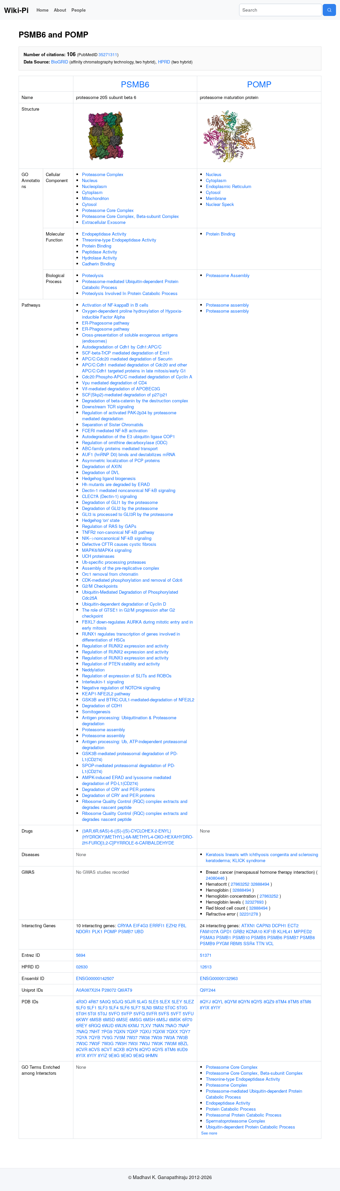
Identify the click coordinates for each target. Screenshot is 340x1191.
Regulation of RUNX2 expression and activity (125, 646)
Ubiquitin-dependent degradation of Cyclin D (124, 604)
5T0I (92, 1013)
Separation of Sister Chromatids (112, 424)
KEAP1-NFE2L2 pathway (106, 693)
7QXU (145, 1031)
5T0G (182, 1007)
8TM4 (281, 1001)
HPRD (164, 61)
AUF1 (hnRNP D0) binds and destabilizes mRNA (128, 454)
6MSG (135, 1019)
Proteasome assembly (103, 729)
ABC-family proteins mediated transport (120, 448)
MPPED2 (303, 931)
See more (209, 1133)
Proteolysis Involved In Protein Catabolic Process (130, 293)
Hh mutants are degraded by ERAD (116, 484)
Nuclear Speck (220, 204)
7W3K (157, 1043)
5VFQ (139, 1013)
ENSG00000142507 (95, 978)
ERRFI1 (157, 925)
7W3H (121, 1043)
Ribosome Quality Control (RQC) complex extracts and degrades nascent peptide (134, 804)
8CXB (119, 1049)
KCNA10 (254, 931)
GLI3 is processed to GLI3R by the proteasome (127, 514)
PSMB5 (258, 937)
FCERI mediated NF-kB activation (114, 430)
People (78, 10)
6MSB (96, 1019)
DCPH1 (279, 925)
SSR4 (249, 943)
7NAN (158, 1025)
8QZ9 (269, 1001)
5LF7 (135, 1007)
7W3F (94, 1043)
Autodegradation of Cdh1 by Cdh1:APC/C (121, 347)
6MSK (175, 1019)
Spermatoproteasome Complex (235, 1121)
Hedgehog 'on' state (101, 520)
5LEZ (189, 1001)
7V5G (107, 1037)
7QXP (132, 1031)
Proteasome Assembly (228, 275)
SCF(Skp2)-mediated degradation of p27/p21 (124, 394)
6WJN (121, 1025)
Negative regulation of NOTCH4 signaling (121, 687)
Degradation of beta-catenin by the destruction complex (135, 400)
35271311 (108, 54)
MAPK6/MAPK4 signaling (106, 550)
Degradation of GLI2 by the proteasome (120, 508)
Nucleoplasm (94, 186)
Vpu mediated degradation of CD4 (114, 382)
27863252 (240, 884)
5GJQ (117, 1001)
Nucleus (90, 180)
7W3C (82, 1043)
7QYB (94, 1037)
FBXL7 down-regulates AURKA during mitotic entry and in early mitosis (137, 625)
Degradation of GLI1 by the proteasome (120, 502)
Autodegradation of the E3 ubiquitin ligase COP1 (128, 436)
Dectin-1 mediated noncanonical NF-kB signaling (128, 490)
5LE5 (153, 1001)
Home (42, 10)
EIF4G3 (140, 925)
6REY (81, 1025)
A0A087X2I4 (88, 990)
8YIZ (102, 1055)
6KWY (82, 1019)
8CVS (94, 1049)
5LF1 (92, 1007)
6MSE (122, 1019)
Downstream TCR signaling (108, 406)
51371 (206, 955)
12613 (206, 966)
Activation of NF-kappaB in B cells (115, 305)
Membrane (216, 198)
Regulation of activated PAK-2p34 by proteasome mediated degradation (129, 415)
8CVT (106, 1049)
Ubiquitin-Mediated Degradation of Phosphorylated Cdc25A (130, 595)
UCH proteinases (98, 556)
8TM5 (293, 1001)
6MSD (109, 1019)
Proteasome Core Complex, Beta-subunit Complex (130, 216)
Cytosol (89, 204)
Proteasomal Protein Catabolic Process (244, 1115)
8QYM (230, 1001)
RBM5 (236, 943)
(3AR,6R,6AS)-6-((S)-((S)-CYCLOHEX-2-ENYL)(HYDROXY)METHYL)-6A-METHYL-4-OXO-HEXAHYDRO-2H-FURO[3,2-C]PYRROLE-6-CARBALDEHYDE (137, 837)
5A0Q (105, 1001)
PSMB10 (241, 937)
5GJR (130, 1001)
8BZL (183, 1043)
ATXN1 (248, 925)
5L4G (142, 1001)
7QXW (158, 1031)
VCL (270, 943)
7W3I (133, 1043)
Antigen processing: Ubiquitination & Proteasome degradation (129, 720)
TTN (260, 943)
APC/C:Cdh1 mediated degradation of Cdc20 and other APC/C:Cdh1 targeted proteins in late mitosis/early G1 (134, 367)
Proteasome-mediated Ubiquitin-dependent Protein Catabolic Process (130, 284)
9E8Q (138, 1055)
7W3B (182, 1037)
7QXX (172, 1031)
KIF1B (270, 931)
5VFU (188, 1013)
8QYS (157, 1049)
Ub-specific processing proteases (114, 562)
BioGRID (59, 61)
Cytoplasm (92, 192)
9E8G (114, 1055)
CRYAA (125, 925)
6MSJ (162, 1019)
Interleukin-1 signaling (103, 681)
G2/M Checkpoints (100, 586)
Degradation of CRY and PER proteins (118, 789)
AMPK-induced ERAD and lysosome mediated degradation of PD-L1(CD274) (126, 780)
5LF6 (124, 1007)
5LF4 (114, 1007)
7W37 (132, 1037)
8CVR (81, 1049)
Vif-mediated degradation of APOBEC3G (121, 388)
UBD (138, 931)
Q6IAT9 (125, 990)
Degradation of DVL (100, 472)
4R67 (93, 1001)
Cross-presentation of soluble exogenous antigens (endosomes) (130, 338)
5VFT (176, 1013)
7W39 (156, 1037)
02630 (82, 966)
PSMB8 (307, 937)
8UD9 (182, 1049)
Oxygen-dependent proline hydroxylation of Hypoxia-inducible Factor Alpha (132, 314)
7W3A (169, 1037)
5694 (80, 955)
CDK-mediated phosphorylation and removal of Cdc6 (132, 580)
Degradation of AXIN (102, 466)
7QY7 (184, 1031)
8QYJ (205, 1001)
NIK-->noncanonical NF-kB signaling (116, 538)
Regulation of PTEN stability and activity (121, 663)
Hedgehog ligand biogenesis (109, 478)
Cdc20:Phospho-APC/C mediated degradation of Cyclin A (137, 376)
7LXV (145, 1025)
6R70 (187, 1019)
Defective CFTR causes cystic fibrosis (119, 544)
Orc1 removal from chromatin (110, 574)
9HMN (151, 1055)
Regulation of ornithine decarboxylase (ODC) (124, 442)
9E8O (126, 1055)
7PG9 (106, 1031)
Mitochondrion (95, 198)
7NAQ (82, 1031)
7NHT (94, 1031)
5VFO (114, 1013)
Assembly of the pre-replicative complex (120, 568)
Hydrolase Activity (99, 257)
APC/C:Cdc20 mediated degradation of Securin (127, 358)
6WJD (108, 1025)
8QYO (145, 1049)
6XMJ (133, 1025)
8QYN (132, 1049)
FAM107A (209, 931)
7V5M (119, 1037)
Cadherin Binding (98, 263)
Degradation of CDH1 (102, 705)
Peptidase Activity (99, 251)
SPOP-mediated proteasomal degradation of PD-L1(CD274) (128, 768)
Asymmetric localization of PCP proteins (121, 460)
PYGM (222, 943)
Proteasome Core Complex (108, 210)
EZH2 (171, 925)
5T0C (170, 1007)
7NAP (183, 1025)
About (60, 10)
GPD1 (226, 931)
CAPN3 (263, 925)
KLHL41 (285, 931)
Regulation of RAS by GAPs (109, 526)
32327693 (254, 902)
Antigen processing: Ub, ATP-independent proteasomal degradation (134, 744)
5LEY (177, 1001)
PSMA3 (207, 937)
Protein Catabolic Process (231, 1109)
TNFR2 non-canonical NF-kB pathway (118, 532)
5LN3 (147, 1007)
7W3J (144, 1043)
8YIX (81, 1055)
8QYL (217, 1001)
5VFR (151, 1013)
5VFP (126, 1013)
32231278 (248, 914)
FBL (182, 925)
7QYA (81, 1037)
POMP (259, 84)
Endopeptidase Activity (104, 234)
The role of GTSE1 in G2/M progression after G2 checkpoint (128, 613)
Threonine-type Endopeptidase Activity (119, 240)
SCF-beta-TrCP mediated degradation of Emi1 (126, 352)
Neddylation (93, 669)
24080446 (215, 878)
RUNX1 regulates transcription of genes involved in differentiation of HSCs (131, 637)
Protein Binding (96, 246)
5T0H (81, 1013)
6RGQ (95, 1025)
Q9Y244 (207, 990)
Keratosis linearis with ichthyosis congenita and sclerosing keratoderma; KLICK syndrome (262, 857)
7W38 (144, 1037)
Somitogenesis (96, 711)
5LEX (165, 1001)
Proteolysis (93, 275)
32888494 (260, 884)
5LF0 (81, 1007)
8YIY (92, 1055)
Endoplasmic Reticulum (228, 186)
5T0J (102, 1013)
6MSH (149, 1019)
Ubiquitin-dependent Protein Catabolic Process (250, 1127)
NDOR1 (83, 931)
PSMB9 (207, 943)
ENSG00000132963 (219, 978)
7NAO (171, 1025)
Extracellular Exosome (104, 222)
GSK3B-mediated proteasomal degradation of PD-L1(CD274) (130, 756)
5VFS (163, 1013)
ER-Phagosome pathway (105, 323)
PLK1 (97, 931)
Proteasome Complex (103, 174)
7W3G (108, 1043)
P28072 (109, 990)
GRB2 (239, 931)
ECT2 (293, 925)
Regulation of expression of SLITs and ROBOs (127, 675)
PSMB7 (125, 931)
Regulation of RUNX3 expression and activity (125, 657)
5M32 (158, 1007)
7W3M (170, 1043)
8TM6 (170, 1049)
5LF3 (103, 1007)
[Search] (329, 10)
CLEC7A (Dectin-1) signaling (109, 496)
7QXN (119, 1031)
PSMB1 (223, 937)
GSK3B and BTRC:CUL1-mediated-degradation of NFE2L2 (138, 699)
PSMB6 (135, 84)
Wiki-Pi (16, 10)
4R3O (81, 1001)
